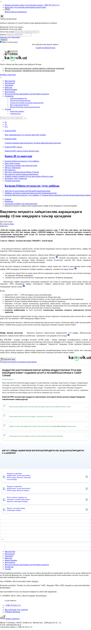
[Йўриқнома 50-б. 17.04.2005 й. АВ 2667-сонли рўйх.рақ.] (68, 336)
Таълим (8, 109)
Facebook (46, 48)
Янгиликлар (10, 83)
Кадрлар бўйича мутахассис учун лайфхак (22, 161)
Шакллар (8, 87)
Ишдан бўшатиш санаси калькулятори (25, 107)
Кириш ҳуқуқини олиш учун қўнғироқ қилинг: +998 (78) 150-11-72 (32, 5)
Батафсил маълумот (8, 75)
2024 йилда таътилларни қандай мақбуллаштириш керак (27, 191)
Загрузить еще (9, 359)
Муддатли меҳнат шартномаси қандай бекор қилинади (27, 94)
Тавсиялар (9, 85)
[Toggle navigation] (1, 1)
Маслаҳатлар (10, 81)
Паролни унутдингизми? (10, 37)
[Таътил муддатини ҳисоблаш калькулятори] (18, 362)
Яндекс (52, 48)
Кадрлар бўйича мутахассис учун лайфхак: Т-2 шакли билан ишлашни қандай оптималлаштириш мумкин (48, 195)
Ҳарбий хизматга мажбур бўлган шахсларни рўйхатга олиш (29, 176)
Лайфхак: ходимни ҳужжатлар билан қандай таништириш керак (31, 193)
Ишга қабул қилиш (12, 163)
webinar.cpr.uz (15, 113)
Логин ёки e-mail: (7, 32)
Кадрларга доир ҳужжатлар (16, 178)
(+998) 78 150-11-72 (13, 605)
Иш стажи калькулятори (19, 105)
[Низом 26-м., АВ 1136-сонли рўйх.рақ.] (24, 287)
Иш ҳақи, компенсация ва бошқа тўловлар (22, 172)
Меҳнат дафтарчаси (13, 168)
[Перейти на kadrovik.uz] (16, 60)
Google (39, 48)
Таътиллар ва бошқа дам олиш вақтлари (21, 165)
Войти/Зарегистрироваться (16, 12)
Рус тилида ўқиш (7, 224)
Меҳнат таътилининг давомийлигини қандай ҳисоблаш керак (30, 71)
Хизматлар (9, 96)
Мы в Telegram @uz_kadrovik (16, 610)
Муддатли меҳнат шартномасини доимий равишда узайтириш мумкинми (34, 68)
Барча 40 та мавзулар (18, 156)
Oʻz (6, 127)
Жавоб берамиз (11, 89)
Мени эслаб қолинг (10, 42)
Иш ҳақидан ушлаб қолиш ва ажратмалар (21, 174)
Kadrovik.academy (17, 111)
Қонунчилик (10, 92)
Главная (8, 199)
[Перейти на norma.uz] (11, 55)
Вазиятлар (9, 201)
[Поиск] (26, 118)
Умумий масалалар (12, 181)
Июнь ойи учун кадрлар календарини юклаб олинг (25, 7)
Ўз (6, 124)
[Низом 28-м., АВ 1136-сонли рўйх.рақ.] (75, 269)
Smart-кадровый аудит (18, 98)
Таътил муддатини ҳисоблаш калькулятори (26, 103)
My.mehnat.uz (10, 170)
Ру (6, 122)
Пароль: (3, 35)
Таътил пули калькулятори (20, 100)
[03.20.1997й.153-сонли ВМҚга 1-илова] (57, 258)
